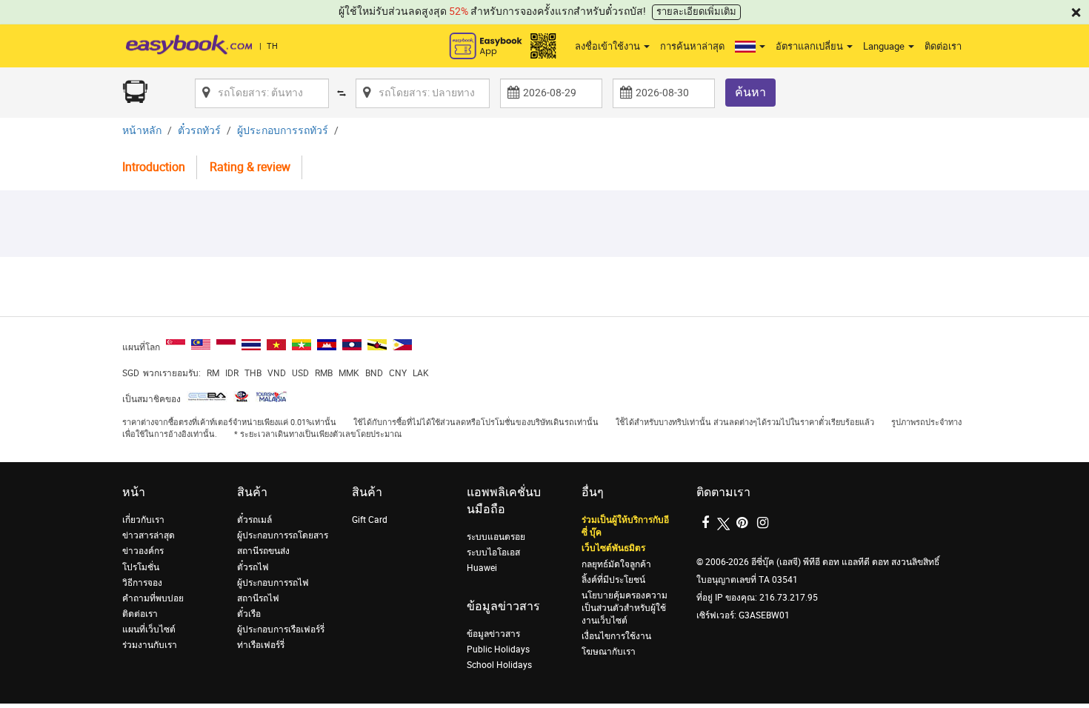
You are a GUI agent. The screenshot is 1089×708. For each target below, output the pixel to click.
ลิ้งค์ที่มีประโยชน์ (613, 580)
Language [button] (885, 46)
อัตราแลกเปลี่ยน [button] (810, 46)
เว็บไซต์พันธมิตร (613, 548)
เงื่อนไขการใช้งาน (616, 636)
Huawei (482, 568)
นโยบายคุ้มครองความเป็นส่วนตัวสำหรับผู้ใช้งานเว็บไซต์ (624, 608)
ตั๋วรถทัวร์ (199, 130)
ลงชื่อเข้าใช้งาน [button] (608, 46)
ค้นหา (750, 92)
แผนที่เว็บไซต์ (149, 629)
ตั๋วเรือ (249, 614)
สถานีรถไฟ (258, 598)
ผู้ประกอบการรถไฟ (273, 583)
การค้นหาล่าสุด (692, 46)
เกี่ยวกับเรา (143, 520)
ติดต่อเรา (943, 46)
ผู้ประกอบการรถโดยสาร (282, 535)
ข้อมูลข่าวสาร (493, 634)
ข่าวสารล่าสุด (148, 535)
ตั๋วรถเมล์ (254, 520)
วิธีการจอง (142, 583)
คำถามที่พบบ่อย (153, 598)
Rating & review (250, 167)
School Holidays (499, 665)
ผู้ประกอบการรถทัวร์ (282, 130)
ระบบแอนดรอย (496, 537)
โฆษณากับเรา (609, 652)
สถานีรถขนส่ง (263, 551)
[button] (750, 46)
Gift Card (369, 520)
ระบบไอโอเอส (493, 552)
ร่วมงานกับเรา (149, 645)
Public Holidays (498, 649)
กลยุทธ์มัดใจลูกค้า (616, 564)
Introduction (153, 167)
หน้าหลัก (141, 130)
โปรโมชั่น (140, 567)
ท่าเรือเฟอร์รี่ (260, 645)
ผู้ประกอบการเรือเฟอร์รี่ (280, 629)
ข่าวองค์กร (143, 551)
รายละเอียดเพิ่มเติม (696, 11)
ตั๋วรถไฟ (253, 567)
